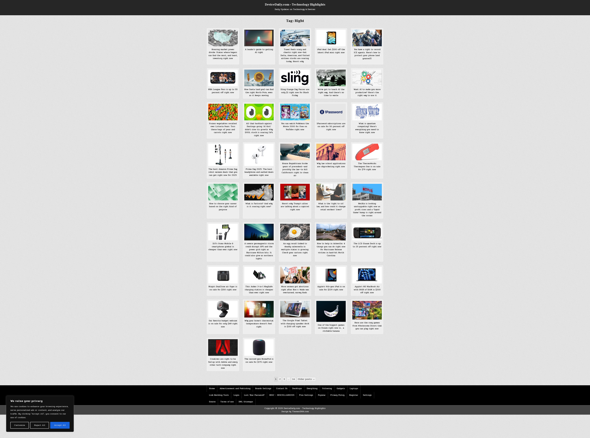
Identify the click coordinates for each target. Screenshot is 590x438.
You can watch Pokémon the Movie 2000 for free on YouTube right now (295, 126)
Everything (312, 388)
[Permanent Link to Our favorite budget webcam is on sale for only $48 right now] (223, 309)
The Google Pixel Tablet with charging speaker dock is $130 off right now (295, 323)
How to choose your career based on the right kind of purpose (223, 206)
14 (293, 379)
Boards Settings (263, 388)
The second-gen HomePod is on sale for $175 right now (258, 360)
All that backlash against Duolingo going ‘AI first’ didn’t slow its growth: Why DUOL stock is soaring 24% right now (259, 129)
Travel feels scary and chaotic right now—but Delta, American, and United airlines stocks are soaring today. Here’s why (295, 55)
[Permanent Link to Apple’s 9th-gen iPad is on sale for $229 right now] (331, 275)
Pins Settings (306, 395)
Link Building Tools (219, 395)
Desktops (297, 388)
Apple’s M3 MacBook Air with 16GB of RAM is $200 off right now (367, 289)
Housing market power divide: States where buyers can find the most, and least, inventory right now (223, 54)
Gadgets (341, 388)
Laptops (354, 388)
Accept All (60, 425)
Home (212, 388)
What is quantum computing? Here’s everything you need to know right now (367, 128)
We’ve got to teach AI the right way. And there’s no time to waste (331, 92)
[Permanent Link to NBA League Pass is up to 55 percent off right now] (223, 78)
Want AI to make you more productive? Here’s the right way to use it (367, 92)
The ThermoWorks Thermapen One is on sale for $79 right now (367, 166)
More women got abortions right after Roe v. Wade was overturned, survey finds (295, 289)
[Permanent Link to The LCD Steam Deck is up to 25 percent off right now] (367, 232)
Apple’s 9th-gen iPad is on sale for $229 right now (331, 288)
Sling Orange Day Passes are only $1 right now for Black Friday (295, 92)
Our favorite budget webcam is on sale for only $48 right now (223, 323)
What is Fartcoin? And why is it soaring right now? (259, 205)
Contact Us (281, 388)
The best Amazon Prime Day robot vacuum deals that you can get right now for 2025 (222, 172)
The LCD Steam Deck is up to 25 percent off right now (367, 245)
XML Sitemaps (245, 401)
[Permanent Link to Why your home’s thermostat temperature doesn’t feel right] (259, 309)
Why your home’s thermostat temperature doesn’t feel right (258, 323)
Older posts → (306, 379)
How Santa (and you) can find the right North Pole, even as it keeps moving (258, 92)
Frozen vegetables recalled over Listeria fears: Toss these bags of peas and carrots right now (223, 128)
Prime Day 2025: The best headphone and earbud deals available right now (258, 172)
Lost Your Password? (254, 395)
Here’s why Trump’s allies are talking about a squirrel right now (295, 206)
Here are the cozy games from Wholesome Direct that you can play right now (367, 325)
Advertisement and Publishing (235, 388)
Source (212, 401)
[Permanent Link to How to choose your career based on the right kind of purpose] (223, 192)
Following (327, 388)
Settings (367, 395)
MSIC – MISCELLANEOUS (281, 395)
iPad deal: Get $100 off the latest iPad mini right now (331, 51)
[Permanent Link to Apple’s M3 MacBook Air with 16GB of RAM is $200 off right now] (367, 275)
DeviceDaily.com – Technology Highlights (295, 5)
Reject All (39, 425)
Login (236, 395)
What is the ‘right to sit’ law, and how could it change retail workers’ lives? (331, 206)
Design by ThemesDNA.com (295, 411)
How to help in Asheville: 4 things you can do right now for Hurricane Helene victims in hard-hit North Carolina (331, 249)
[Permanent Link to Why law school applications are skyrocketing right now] (331, 152)
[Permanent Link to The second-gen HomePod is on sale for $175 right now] (259, 347)
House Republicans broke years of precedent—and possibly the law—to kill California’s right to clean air (295, 169)
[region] (40, 414)
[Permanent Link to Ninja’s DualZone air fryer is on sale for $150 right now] (223, 275)
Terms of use (227, 401)
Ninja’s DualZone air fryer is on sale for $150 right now (222, 288)
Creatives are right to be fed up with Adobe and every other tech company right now (223, 363)
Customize (19, 425)
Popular (322, 395)
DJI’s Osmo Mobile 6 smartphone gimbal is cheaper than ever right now (222, 246)
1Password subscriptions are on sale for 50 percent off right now (331, 126)
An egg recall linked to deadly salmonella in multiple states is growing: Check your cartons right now (295, 249)
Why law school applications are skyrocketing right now (331, 165)
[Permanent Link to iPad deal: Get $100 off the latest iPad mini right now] (331, 38)
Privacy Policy (337, 395)
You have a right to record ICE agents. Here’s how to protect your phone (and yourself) (367, 54)
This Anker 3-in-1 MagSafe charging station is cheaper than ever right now (259, 289)
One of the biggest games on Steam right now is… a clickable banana (331, 328)
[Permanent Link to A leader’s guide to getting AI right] (259, 38)
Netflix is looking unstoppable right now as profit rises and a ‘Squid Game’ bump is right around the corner (367, 209)
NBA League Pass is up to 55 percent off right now (223, 91)
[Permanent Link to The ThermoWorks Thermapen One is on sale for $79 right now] (367, 152)
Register (353, 395)
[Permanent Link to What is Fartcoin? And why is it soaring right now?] (259, 192)
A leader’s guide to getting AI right (259, 51)
